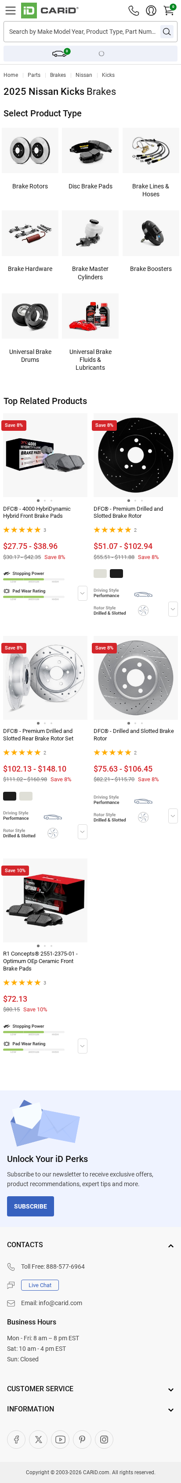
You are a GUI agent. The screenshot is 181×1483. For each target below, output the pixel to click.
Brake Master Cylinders (90, 272)
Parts (34, 75)
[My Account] (151, 10)
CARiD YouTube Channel (60, 1439)
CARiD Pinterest (82, 1439)
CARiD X (38, 1439)
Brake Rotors (30, 186)
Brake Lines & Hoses (150, 190)
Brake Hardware (30, 268)
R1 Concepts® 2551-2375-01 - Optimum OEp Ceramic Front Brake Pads (40, 961)
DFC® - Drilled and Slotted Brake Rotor (134, 735)
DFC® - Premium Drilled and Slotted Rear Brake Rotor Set (38, 735)
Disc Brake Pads (90, 186)
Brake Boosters (151, 268)
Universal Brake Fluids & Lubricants (90, 359)
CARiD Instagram (104, 1439)
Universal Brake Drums (30, 355)
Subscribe (30, 1206)
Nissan (84, 75)
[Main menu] (10, 10)
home (11, 75)
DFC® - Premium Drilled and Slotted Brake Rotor (128, 512)
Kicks (108, 75)
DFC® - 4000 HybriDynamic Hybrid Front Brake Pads (37, 512)
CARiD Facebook (16, 1439)
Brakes (58, 75)
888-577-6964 (65, 1266)
